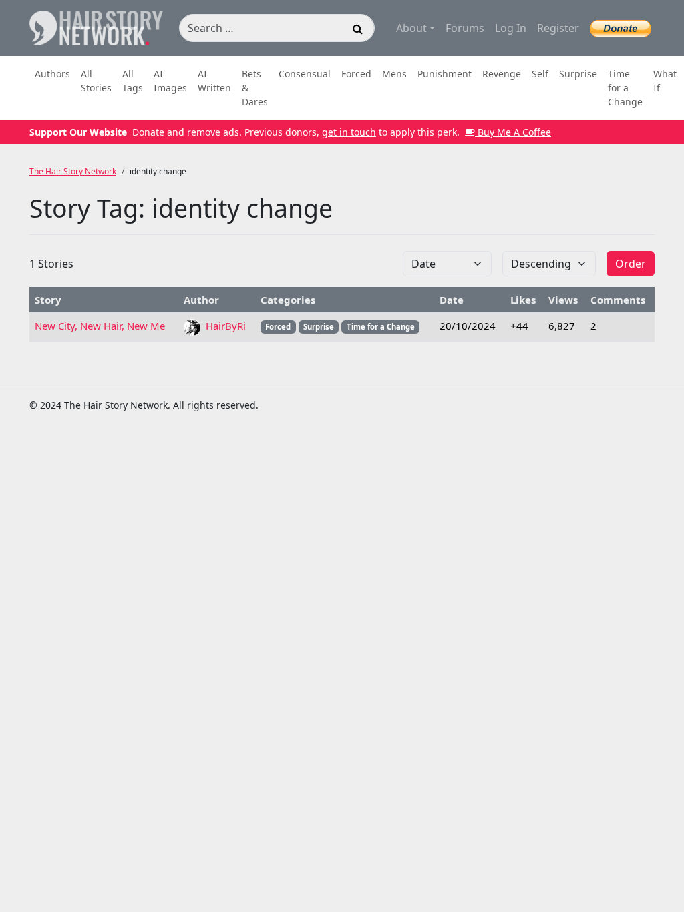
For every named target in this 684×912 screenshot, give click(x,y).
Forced (356, 73)
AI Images (170, 80)
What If (665, 80)
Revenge (501, 73)
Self (540, 73)
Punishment (444, 73)
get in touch (349, 132)
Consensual (305, 73)
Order (630, 263)
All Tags (132, 80)
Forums (465, 28)
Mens (394, 73)
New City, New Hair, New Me (100, 325)
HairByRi (224, 325)
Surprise (578, 73)
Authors (52, 73)
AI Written (214, 80)
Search (358, 31)
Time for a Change (625, 87)
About (411, 28)
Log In (510, 28)
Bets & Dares (255, 87)
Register (558, 28)
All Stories (96, 80)
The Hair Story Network (72, 171)
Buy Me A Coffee (513, 132)
